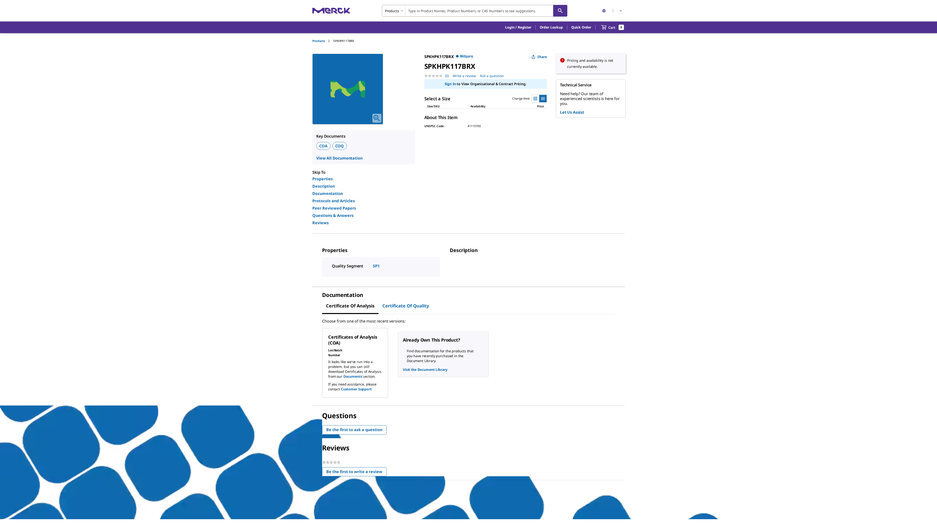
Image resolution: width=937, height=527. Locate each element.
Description (323, 186)
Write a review (464, 75)
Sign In (450, 83)
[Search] (560, 11)
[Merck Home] (331, 10)
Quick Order (581, 27)
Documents (352, 376)
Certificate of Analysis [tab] (350, 306)
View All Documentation (339, 158)
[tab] (322, 41)
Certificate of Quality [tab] (405, 306)
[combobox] (474, 11)
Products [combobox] (392, 11)
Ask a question (492, 75)
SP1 (376, 266)
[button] (518, 27)
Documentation (327, 193)
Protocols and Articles (333, 200)
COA (323, 146)
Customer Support (356, 389)
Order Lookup (551, 27)
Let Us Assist (572, 112)
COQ (339, 146)
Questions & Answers (333, 215)
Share (542, 56)
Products (318, 41)
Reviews (320, 222)
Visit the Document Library (425, 369)
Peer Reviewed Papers (334, 208)
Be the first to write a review (356, 472)
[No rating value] (434, 75)
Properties (322, 179)
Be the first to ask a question (354, 429)
